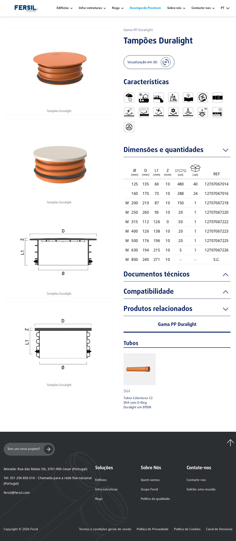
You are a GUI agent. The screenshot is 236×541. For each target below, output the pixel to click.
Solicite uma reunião (201, 489)
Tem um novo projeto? (23, 449)
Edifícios (63, 8)
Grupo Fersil (149, 489)
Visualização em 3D (142, 62)
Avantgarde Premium (145, 8)
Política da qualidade (155, 499)
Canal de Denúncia (219, 529)
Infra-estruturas (90, 8)
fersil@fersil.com (17, 492)
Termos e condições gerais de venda (105, 529)
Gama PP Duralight (138, 30)
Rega (116, 8)
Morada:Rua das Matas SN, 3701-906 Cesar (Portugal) (45, 469)
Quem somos (150, 480)
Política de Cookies (187, 529)
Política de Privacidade (152, 529)
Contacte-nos (196, 480)
